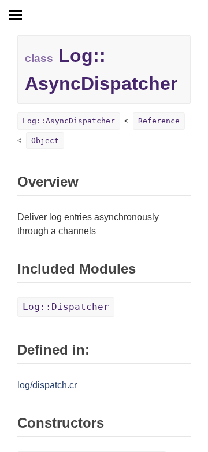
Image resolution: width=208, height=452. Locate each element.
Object (45, 140)
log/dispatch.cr (47, 385)
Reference (159, 120)
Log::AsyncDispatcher (69, 120)
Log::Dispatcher (66, 306)
